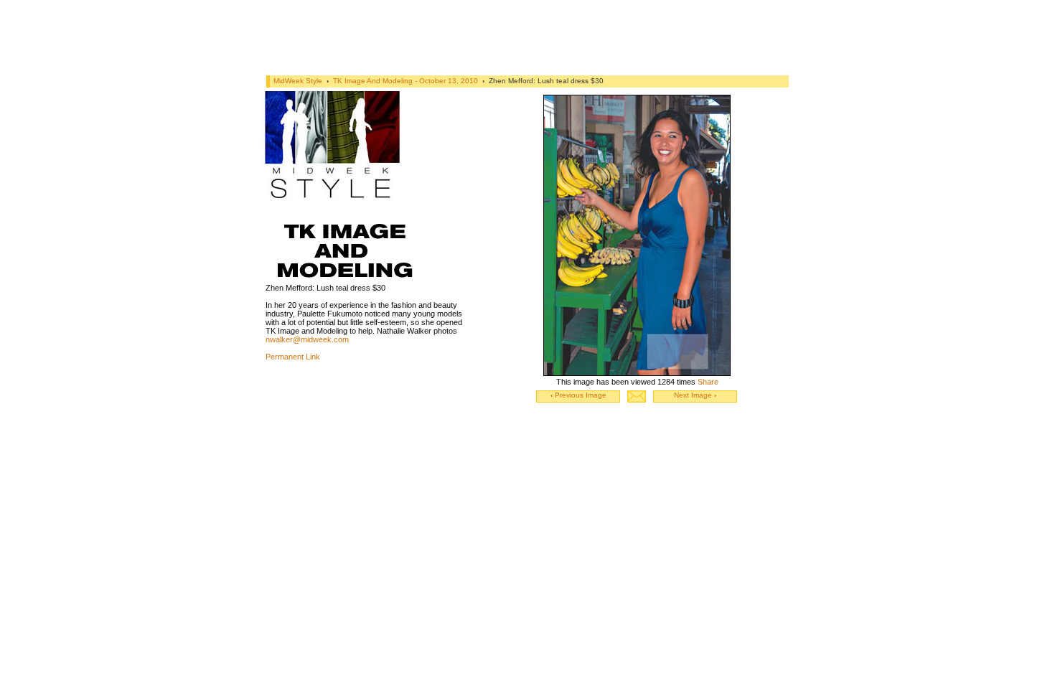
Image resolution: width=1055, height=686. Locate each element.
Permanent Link (293, 356)
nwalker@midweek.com (307, 339)
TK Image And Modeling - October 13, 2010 (406, 81)
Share (708, 381)
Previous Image (578, 395)
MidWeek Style (297, 81)
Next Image (695, 395)
